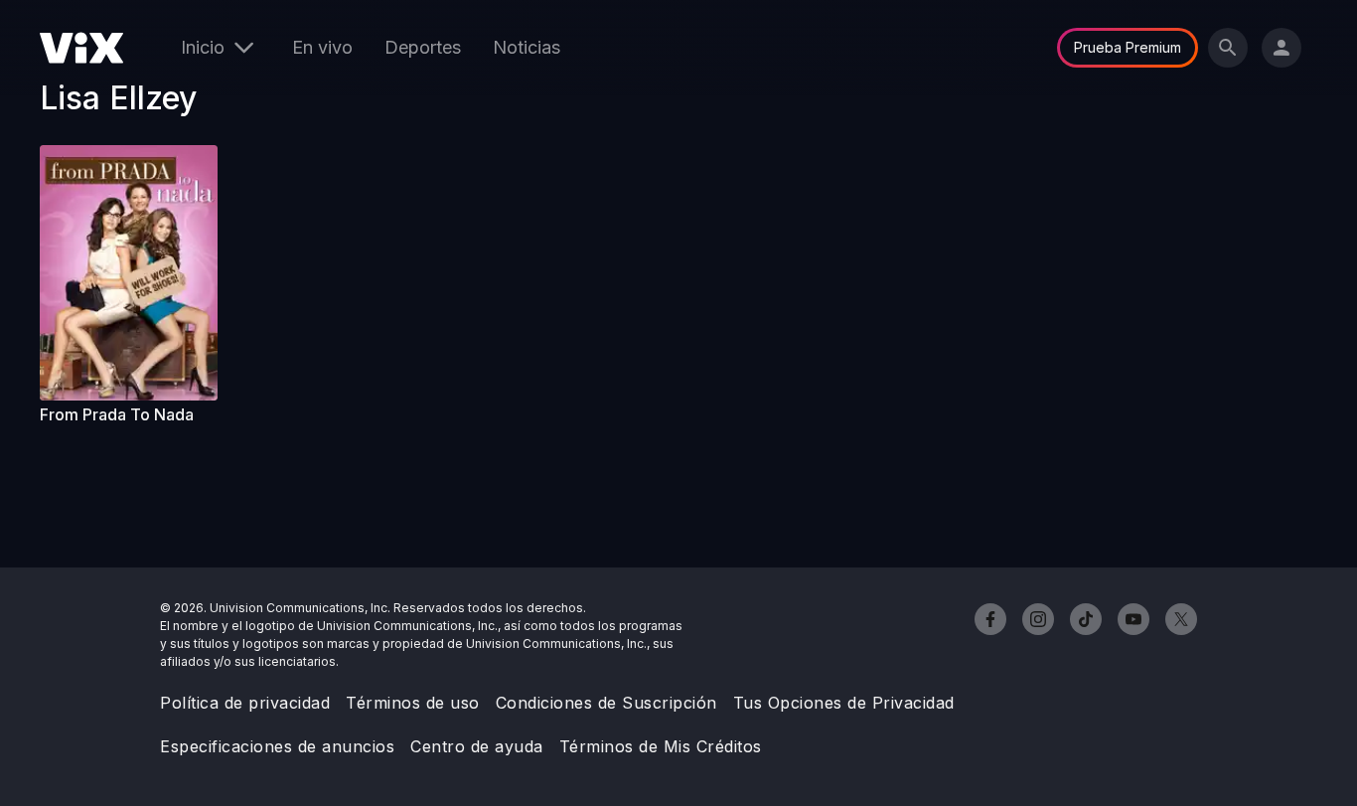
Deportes (422, 47)
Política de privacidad (245, 703)
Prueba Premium (1127, 47)
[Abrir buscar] (1228, 48)
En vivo (322, 47)
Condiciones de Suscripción (606, 703)
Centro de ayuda (476, 746)
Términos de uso (413, 703)
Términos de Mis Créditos (660, 746)
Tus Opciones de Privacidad (844, 703)
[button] (137, 273)
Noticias (526, 47)
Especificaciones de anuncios (277, 746)
